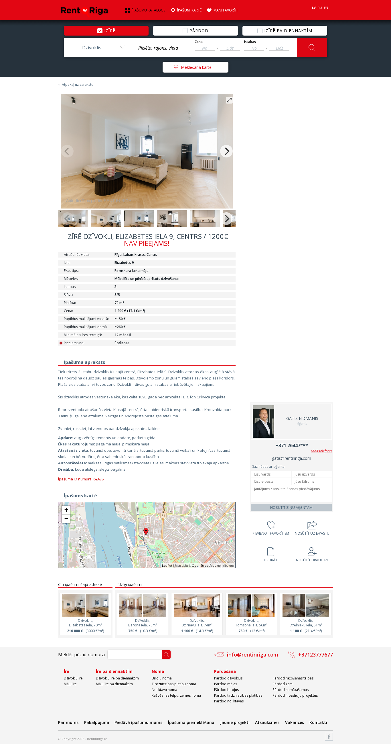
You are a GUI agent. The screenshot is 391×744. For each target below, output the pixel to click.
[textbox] (159, 48)
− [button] (66, 518)
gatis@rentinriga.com (291, 458)
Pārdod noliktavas (229, 701)
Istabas (250, 42)
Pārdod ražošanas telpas (292, 678)
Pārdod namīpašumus (290, 689)
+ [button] (66, 509)
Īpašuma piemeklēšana (191, 722)
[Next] (226, 151)
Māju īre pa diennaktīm (114, 683)
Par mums (68, 722)
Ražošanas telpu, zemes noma (176, 695)
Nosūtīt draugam (312, 560)
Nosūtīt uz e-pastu (312, 533)
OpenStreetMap (204, 565)
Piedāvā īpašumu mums (138, 722)
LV (314, 7)
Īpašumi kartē (189, 10)
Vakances (294, 722)
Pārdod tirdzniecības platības (238, 695)
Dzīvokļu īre (73, 678)
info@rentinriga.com (252, 654)
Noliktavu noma (164, 689)
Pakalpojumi (96, 722)
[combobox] (95, 47)
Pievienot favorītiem (270, 533)
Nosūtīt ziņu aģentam (291, 507)
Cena (199, 42)
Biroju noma (162, 678)
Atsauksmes (267, 722)
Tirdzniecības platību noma (174, 683)
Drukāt (270, 560)
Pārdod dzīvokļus (228, 678)
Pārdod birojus (226, 689)
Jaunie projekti (235, 722)
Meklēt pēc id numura (81, 654)
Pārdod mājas (225, 683)
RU (320, 7)
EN (326, 7)
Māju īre (70, 683)
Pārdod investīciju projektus (295, 695)
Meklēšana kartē (196, 67)
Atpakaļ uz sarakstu (77, 85)
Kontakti (318, 722)
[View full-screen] (229, 100)
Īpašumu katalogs (148, 10)
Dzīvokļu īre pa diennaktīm (117, 678)
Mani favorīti (226, 10)
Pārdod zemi (282, 683)
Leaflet (167, 565)
